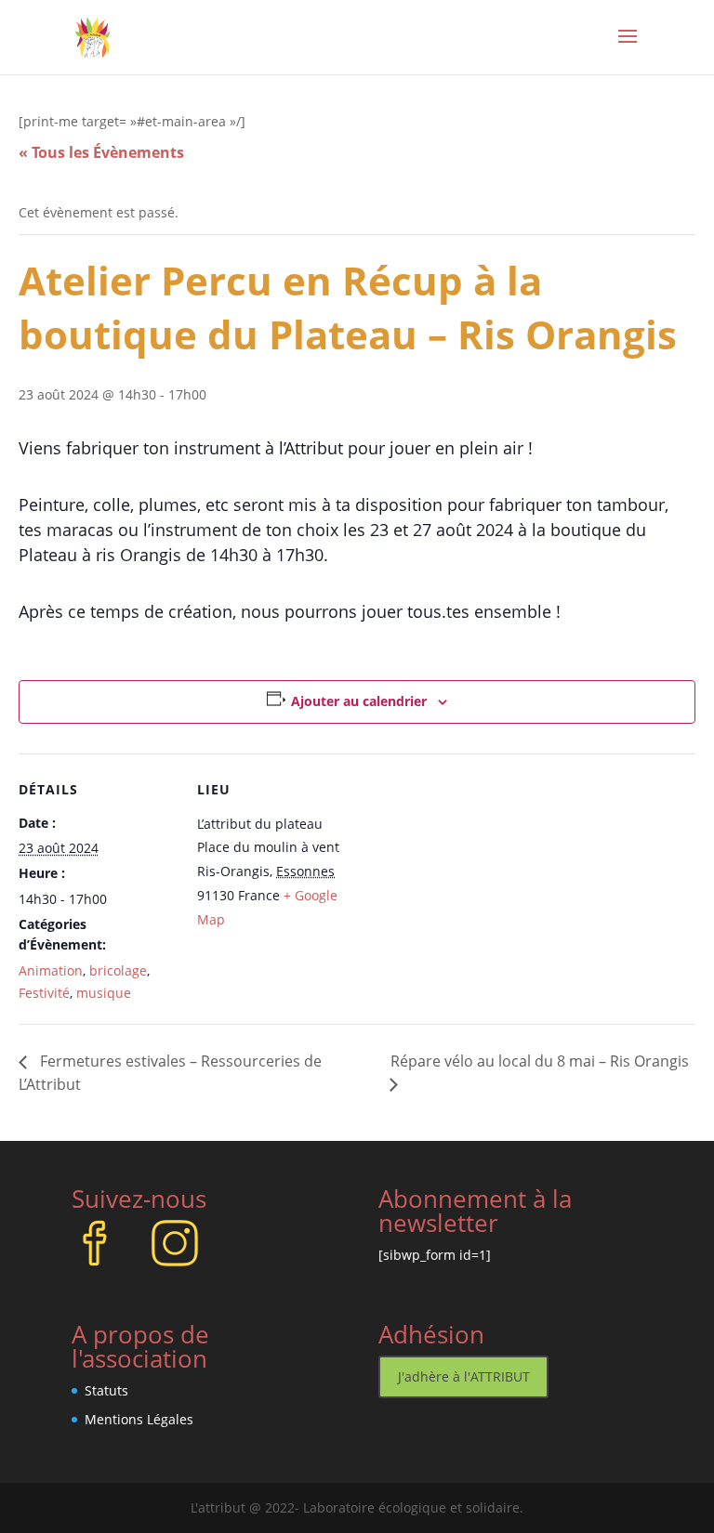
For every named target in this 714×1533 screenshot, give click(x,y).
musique (103, 993)
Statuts (106, 1390)
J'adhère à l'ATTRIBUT (464, 1376)
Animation (51, 970)
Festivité (44, 993)
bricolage (118, 970)
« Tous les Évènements (101, 152)
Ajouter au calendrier (359, 701)
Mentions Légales (139, 1419)
